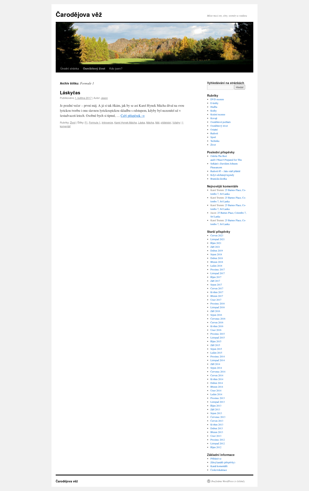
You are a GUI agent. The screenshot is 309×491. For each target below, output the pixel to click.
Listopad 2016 (217, 307)
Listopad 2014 (217, 360)
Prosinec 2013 (217, 398)
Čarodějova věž (79, 14)
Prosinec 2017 (217, 269)
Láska (141, 122)
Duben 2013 (216, 428)
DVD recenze (217, 99)
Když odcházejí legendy (222, 174)
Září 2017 (215, 280)
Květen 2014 (216, 379)
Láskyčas (70, 92)
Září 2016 (215, 311)
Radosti (214, 133)
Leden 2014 (216, 394)
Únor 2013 (215, 435)
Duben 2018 (216, 258)
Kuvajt (213, 118)
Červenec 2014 (217, 371)
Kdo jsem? (115, 68)
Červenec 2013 (217, 417)
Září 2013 (215, 409)
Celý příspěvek (133, 115)
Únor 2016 (215, 330)
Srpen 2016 (216, 314)
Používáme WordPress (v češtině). (228, 481)
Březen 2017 (216, 295)
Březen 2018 (216, 261)
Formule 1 (94, 122)
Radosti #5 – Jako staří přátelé (225, 171)
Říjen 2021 (215, 243)
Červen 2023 (216, 235)
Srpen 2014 (216, 367)
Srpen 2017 (216, 284)
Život (72, 122)
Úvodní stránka (69, 68)
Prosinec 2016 (217, 303)
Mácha (150, 122)
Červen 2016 (216, 322)
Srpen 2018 (216, 254)
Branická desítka (218, 178)
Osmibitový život (219, 125)
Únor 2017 (215, 299)
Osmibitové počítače (220, 122)
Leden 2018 (216, 265)
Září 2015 (215, 345)
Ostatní (214, 129)
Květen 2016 (216, 326)
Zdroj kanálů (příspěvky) (222, 462)
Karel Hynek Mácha (125, 122)
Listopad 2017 (217, 273)
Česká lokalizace (218, 469)
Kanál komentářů (218, 466)
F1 (86, 122)
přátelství (166, 122)
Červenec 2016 (217, 318)
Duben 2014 (216, 382)
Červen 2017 (216, 288)
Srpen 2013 (216, 413)
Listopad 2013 (217, 401)
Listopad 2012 (217, 443)
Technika (214, 140)
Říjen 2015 (215, 341)
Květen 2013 (216, 424)
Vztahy (176, 122)
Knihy (213, 110)
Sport (213, 137)
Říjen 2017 (215, 277)
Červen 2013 (216, 420)
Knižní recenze (217, 114)
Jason (104, 98)
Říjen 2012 (215, 447)
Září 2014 (215, 364)
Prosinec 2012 (217, 439)
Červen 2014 (216, 375)
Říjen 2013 (215, 405)
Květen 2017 (216, 292)
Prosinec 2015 (217, 333)
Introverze (107, 122)
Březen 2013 (216, 432)
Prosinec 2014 (217, 356)
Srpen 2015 (216, 348)
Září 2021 (215, 246)
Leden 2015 (216, 352)
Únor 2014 (215, 390)
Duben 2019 (216, 250)
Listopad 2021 (217, 239)
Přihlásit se (215, 458)
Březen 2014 (216, 386)
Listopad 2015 (217, 337)
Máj (157, 122)
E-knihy (214, 103)
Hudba (213, 106)
